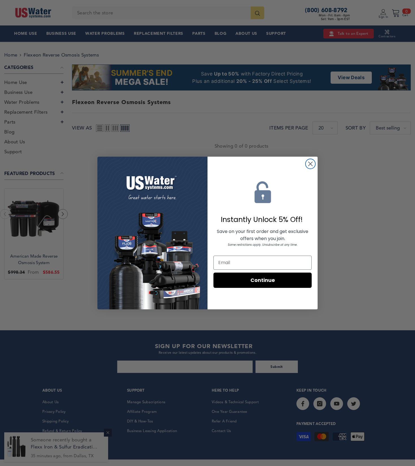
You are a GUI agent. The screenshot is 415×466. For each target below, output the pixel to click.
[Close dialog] (310, 164)
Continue (262, 280)
